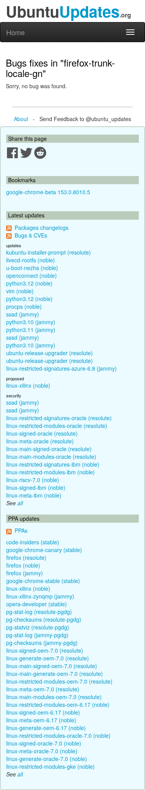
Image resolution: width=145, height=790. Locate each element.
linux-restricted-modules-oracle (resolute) (56, 425)
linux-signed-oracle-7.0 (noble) (43, 743)
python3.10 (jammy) (30, 322)
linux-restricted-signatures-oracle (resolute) (59, 418)
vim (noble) (20, 291)
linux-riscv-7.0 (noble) (32, 480)
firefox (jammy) (24, 573)
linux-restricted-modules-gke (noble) (50, 766)
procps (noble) (24, 306)
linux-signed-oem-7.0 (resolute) (44, 650)
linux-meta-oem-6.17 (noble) (41, 720)
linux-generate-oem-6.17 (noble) (46, 728)
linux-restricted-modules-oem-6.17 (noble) (57, 704)
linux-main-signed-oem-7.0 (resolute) (51, 666)
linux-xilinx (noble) (28, 385)
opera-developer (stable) (36, 604)
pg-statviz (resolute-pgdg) (37, 627)
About (21, 119)
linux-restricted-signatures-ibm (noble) (52, 464)
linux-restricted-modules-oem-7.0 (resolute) (59, 681)
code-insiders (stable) (32, 542)
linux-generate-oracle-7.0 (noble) (46, 759)
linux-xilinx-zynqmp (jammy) (40, 596)
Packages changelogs (41, 227)
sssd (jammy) (22, 314)
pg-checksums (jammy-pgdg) (42, 642)
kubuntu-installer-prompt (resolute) (48, 252)
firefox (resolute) (26, 557)
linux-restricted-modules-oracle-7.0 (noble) (58, 735)
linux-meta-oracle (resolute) (40, 441)
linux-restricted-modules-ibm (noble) (50, 472)
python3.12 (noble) (29, 283)
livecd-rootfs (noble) (30, 260)
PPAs (21, 530)
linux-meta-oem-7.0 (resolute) (42, 689)
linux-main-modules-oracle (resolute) (51, 456)
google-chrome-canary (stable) (44, 550)
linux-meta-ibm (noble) (33, 495)
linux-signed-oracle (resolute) (42, 433)
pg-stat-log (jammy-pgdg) (37, 635)
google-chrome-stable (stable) (43, 581)
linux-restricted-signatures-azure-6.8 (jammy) (61, 368)
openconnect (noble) (31, 275)
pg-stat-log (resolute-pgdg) (39, 612)
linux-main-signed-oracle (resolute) (49, 449)
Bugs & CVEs (31, 235)
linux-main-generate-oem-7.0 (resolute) (54, 673)
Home (15, 32)
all (20, 503)
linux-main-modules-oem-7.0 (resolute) (54, 697)
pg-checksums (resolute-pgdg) (43, 619)
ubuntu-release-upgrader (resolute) (49, 353)
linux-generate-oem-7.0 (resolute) (47, 658)
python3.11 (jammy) (30, 329)
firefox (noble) (23, 565)
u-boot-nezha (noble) (32, 268)
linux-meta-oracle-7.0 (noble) (41, 751)
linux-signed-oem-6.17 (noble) (43, 712)
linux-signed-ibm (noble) (35, 487)
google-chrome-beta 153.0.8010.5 (48, 192)
